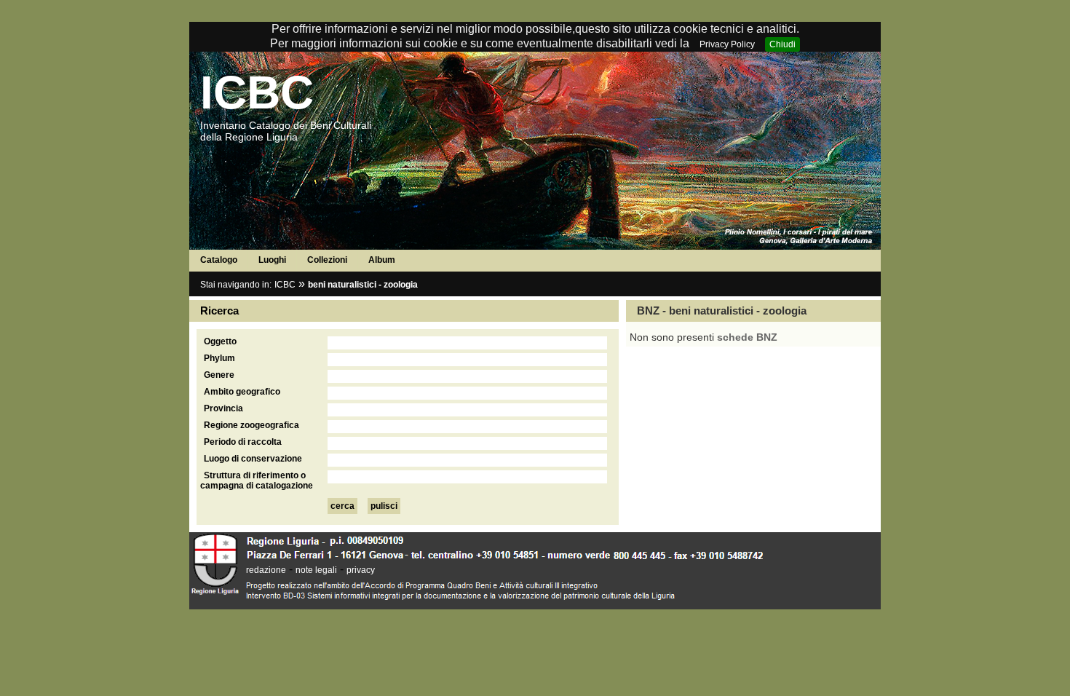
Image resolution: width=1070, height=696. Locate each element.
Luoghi (272, 260)
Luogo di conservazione (253, 459)
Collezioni (327, 260)
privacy (360, 570)
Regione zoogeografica (251, 425)
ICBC (257, 92)
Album (381, 260)
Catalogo (218, 260)
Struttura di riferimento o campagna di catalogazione (256, 480)
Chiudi (782, 44)
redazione (266, 570)
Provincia (223, 408)
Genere (219, 375)
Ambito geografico (242, 392)
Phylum (219, 358)
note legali (316, 570)
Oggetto (220, 341)
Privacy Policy (727, 44)
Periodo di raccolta (243, 442)
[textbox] (467, 342)
